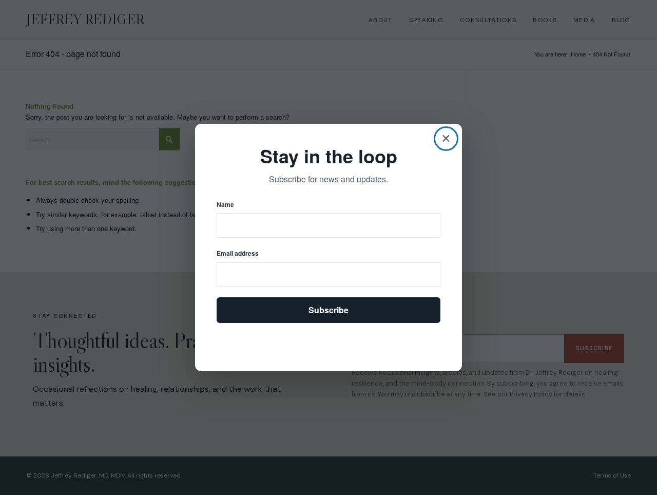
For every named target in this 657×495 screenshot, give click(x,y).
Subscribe (328, 310)
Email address (238, 253)
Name (225, 204)
